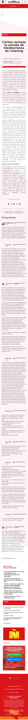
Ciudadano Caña (9, 223)
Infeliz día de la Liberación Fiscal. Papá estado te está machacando (13, 592)
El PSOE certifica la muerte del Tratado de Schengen (13, 608)
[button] (8, 204)
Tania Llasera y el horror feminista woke (12, 597)
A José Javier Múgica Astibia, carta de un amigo (13, 613)
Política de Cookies (14, 692)
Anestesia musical (8, 615)
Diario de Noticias (13, 92)
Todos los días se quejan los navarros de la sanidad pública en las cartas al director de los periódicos (14, 586)
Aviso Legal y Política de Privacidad (14, 689)
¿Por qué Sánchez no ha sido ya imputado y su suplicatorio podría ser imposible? (14, 574)
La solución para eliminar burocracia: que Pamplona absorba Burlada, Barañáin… (13, 618)
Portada (5, 61)
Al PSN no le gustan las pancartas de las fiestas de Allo (13, 580)
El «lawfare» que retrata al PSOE (12, 610)
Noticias (4, 34)
